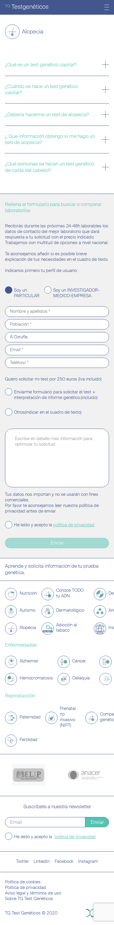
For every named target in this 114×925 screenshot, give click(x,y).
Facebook (64, 861)
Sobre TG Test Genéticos (29, 899)
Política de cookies (23, 882)
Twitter (22, 861)
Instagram (88, 861)
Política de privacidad (25, 887)
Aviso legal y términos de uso (33, 893)
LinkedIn (42, 861)
